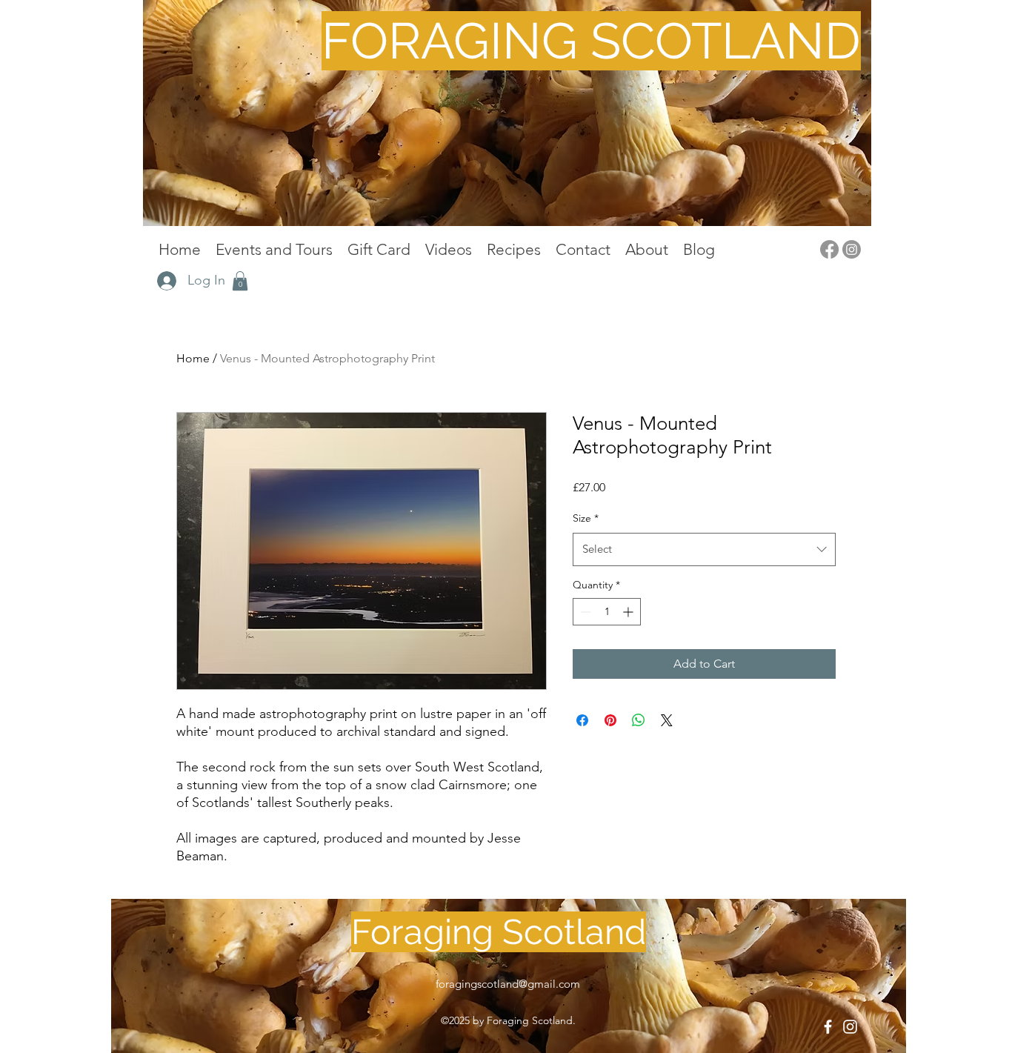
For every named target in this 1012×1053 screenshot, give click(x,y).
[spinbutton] (606, 612)
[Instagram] (851, 249)
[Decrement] (584, 612)
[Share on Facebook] (582, 720)
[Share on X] (667, 720)
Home (193, 358)
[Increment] (629, 612)
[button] (240, 280)
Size (586, 518)
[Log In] (167, 281)
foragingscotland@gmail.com (508, 984)
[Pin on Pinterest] (610, 720)
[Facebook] (829, 249)
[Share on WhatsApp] (639, 720)
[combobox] (704, 549)
